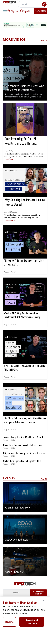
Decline (9, 621)
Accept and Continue (32, 622)
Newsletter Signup (38, 592)
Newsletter (40, 10)
